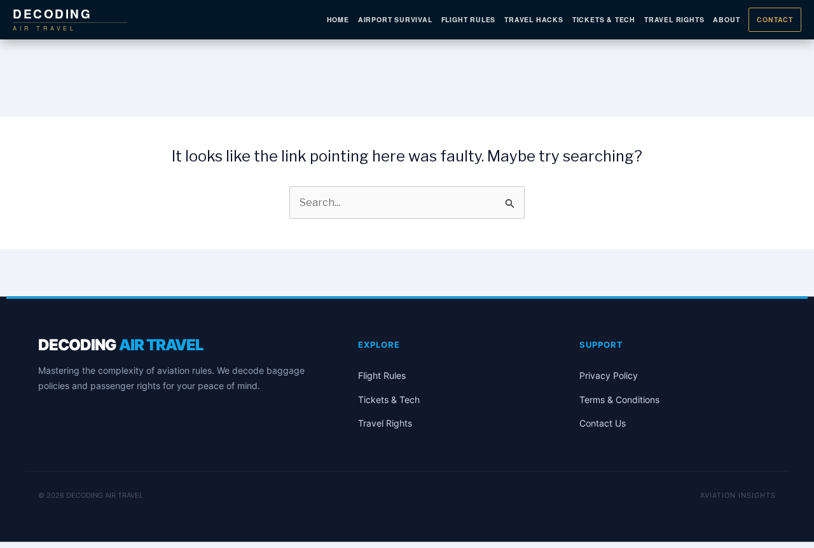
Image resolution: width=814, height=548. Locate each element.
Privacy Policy (608, 375)
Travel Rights (674, 19)
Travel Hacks (533, 19)
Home (338, 19)
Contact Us (602, 423)
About (726, 19)
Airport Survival (395, 19)
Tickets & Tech (603, 19)
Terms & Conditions (619, 399)
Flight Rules (468, 19)
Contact (775, 19)
